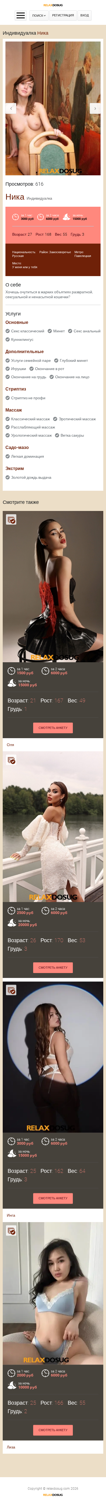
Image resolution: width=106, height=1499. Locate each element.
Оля (10, 745)
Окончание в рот (49, 368)
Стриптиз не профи (28, 398)
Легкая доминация (27, 456)
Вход (84, 15)
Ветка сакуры (72, 435)
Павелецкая (82, 256)
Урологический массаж (31, 435)
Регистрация (63, 15)
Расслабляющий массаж (33, 427)
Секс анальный (87, 331)
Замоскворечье (60, 252)
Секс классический (27, 331)
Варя (11, 984)
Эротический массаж (77, 419)
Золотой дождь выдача (31, 477)
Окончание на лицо (72, 377)
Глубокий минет (74, 360)
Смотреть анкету (53, 728)
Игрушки (18, 368)
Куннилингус (22, 339)
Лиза (11, 1456)
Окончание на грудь (28, 377)
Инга (11, 1225)
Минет (59, 331)
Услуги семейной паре (31, 360)
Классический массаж (30, 419)
